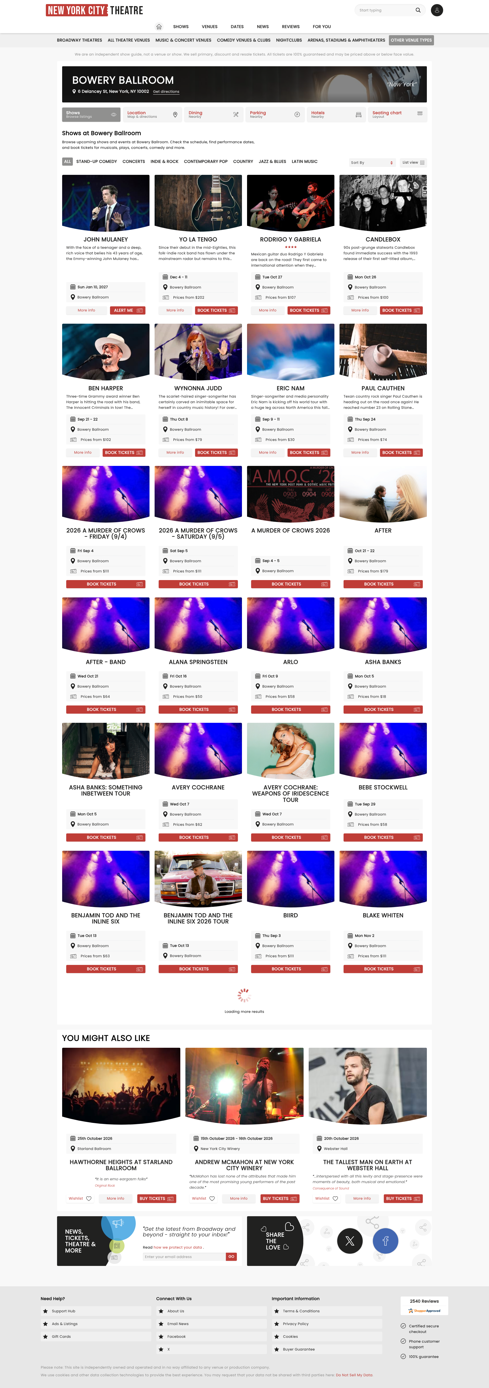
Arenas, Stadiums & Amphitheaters (346, 40)
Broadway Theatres (79, 40)
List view (410, 162)
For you (322, 27)
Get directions (166, 91)
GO (231, 1256)
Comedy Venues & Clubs (243, 40)
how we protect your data (178, 1247)
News (263, 27)
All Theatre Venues (129, 40)
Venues (210, 27)
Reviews (291, 27)
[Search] (419, 10)
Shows (180, 27)
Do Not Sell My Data (354, 1375)
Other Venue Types (411, 40)
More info (86, 310)
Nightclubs (289, 40)
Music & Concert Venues (183, 40)
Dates (237, 27)
